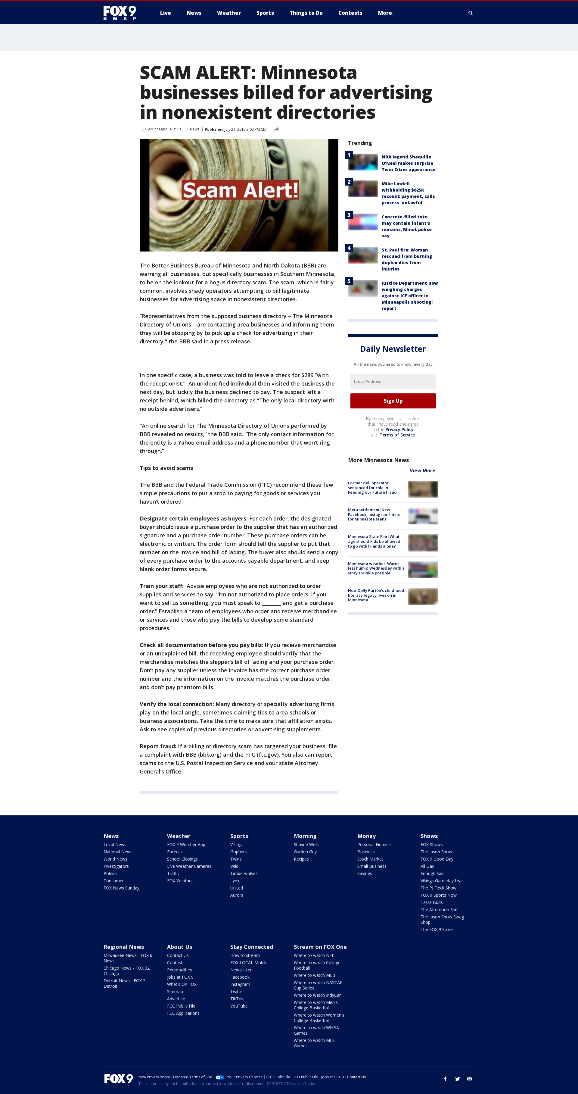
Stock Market (370, 859)
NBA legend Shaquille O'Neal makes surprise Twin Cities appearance (408, 163)
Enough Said (433, 873)
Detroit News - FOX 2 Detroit (124, 983)
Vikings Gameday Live (442, 880)
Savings (364, 873)
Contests (176, 962)
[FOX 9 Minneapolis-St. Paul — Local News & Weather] (123, 13)
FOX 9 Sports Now (439, 895)
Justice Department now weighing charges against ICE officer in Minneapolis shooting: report (410, 295)
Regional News (124, 946)
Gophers (238, 852)
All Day (427, 866)
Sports (239, 835)
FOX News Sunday (121, 888)
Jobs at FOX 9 (180, 977)
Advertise (176, 999)
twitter (457, 1079)
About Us (179, 946)
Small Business (372, 866)
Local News (115, 844)
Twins (236, 859)
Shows (429, 835)
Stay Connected (251, 946)
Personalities (179, 970)
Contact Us (178, 955)
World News (115, 859)
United (236, 888)
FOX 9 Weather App (186, 844)
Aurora (237, 895)
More (385, 12)
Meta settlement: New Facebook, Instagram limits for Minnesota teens (374, 514)
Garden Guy (305, 852)
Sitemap (175, 991)
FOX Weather (180, 880)
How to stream (245, 955)
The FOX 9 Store (437, 929)
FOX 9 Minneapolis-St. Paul (162, 129)
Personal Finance (374, 844)
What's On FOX (182, 984)
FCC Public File (181, 1006)
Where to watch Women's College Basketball (319, 1017)
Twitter (237, 991)
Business (366, 852)
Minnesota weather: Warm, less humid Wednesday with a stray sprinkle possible (376, 568)
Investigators (116, 866)
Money (366, 835)
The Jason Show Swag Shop (442, 919)
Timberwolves (244, 873)
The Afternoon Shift (440, 909)
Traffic (173, 873)
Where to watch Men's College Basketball (316, 1005)
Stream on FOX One (320, 946)
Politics (110, 873)
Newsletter (241, 970)
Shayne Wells (306, 844)
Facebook (240, 977)
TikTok (237, 999)
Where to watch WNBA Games (316, 1030)
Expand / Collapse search (470, 12)
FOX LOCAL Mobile (249, 962)
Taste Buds (432, 902)
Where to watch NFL (314, 955)
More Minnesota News (378, 460)
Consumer (114, 880)
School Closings (182, 859)
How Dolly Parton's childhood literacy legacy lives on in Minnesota (376, 595)
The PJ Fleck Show (438, 888)
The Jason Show (436, 852)
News (194, 129)
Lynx (234, 880)
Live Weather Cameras (189, 866)
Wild (234, 866)
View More (422, 470)
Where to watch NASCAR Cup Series (318, 985)
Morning (305, 835)
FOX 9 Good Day (437, 859)
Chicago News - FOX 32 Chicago (127, 970)
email (469, 1079)
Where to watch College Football (317, 965)
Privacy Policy (400, 429)
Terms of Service (397, 435)
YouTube (239, 1006)
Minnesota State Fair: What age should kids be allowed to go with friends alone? (374, 541)
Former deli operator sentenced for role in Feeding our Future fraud (372, 487)
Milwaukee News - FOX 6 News (128, 958)
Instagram (240, 984)
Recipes (301, 859)
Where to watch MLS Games (314, 1043)
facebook (445, 1079)
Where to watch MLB (314, 975)
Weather (179, 835)
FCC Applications (183, 1013)
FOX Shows (432, 844)
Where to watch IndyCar (317, 995)
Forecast (175, 852)
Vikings (237, 844)
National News (118, 852)
